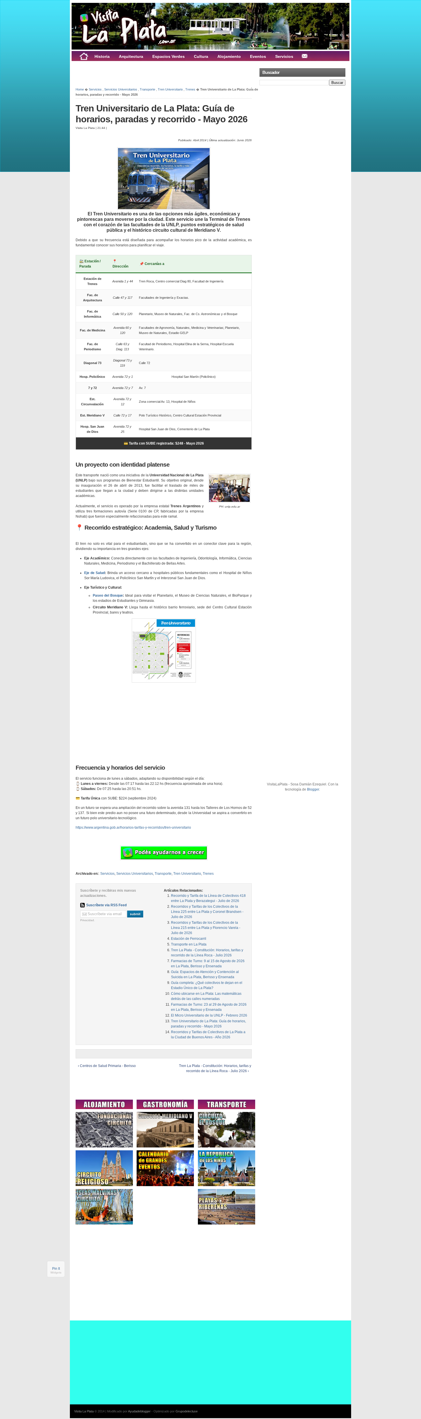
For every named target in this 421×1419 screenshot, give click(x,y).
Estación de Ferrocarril (188, 939)
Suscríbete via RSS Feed (106, 905)
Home (80, 89)
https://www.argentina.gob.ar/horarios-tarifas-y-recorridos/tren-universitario (133, 828)
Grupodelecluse (187, 1411)
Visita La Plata (84, 1411)
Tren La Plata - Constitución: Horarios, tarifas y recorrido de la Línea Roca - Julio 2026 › (215, 1068)
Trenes (190, 89)
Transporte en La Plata (188, 944)
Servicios (95, 89)
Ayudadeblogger (139, 1411)
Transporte (147, 89)
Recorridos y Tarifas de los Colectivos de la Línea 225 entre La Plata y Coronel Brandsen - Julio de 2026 (207, 912)
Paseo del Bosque (108, 595)
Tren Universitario (170, 89)
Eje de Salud (94, 573)
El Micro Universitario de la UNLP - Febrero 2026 (209, 1015)
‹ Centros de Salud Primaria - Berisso (107, 1066)
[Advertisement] (143, 73)
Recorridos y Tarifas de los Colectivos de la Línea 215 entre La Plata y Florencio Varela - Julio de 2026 (205, 928)
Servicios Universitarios (120, 89)
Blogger (313, 789)
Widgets (56, 1272)
